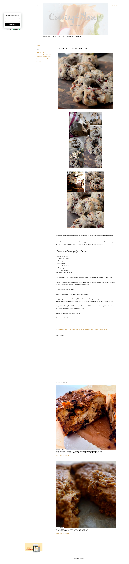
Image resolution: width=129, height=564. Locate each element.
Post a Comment (64, 455)
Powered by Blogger (78, 558)
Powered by (8, 29)
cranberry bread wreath (44, 54)
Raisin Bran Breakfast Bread (72, 530)
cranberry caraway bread (44, 56)
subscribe (12, 24)
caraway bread (41, 52)
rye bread (39, 61)
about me (46, 36)
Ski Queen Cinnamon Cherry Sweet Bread (79, 452)
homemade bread (42, 59)
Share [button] (38, 45)
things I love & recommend (61, 36)
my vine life (76, 36)
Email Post (63, 327)
